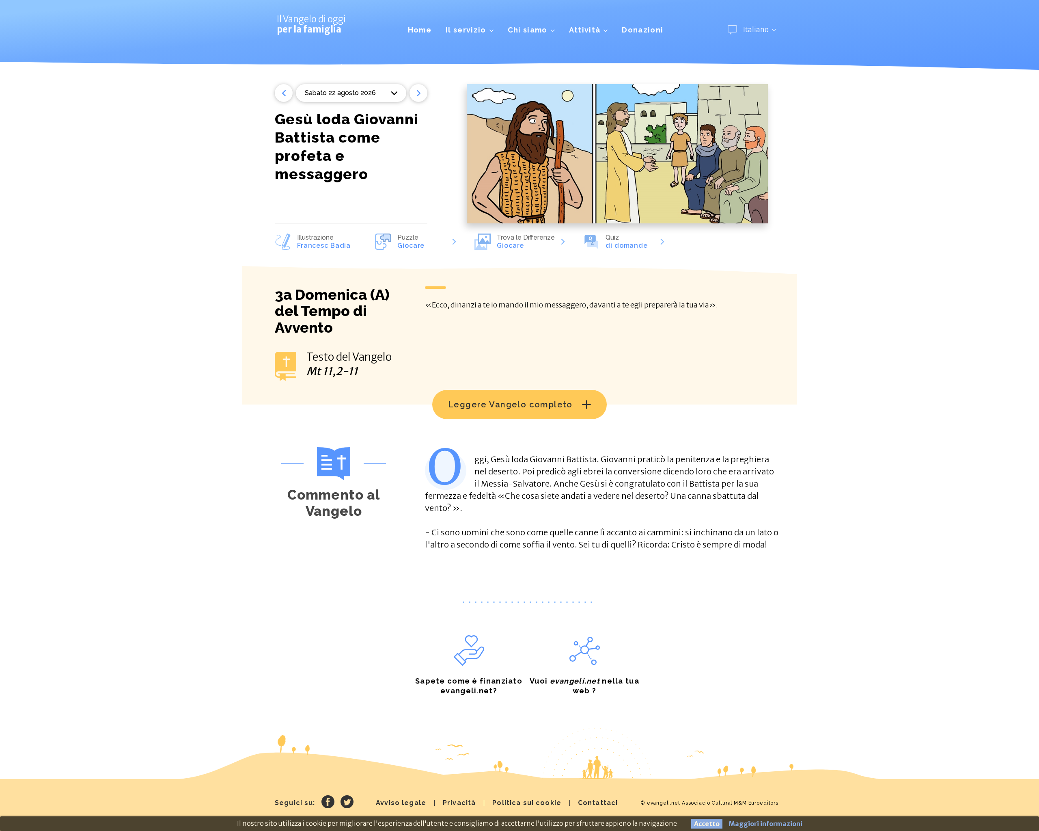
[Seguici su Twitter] (347, 803)
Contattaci (598, 803)
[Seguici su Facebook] (327, 803)
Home (419, 30)
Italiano (756, 29)
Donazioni (642, 30)
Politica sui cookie (526, 803)
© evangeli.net (660, 803)
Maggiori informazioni (765, 824)
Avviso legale (401, 803)
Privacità (459, 803)
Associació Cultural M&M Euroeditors (730, 803)
